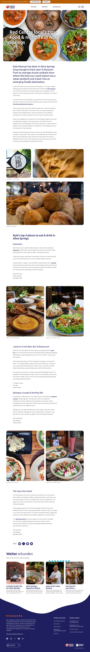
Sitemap (56, 633)
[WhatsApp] (27, 543)
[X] (23, 543)
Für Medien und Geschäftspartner (74, 621)
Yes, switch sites (35, 1)
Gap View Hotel (20, 519)
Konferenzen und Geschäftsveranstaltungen (77, 625)
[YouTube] (19, 639)
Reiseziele (33, 7)
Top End (53, 263)
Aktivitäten (45, 7)
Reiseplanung (56, 7)
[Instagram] (11, 639)
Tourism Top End (74, 629)
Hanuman (16, 250)
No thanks (46, 1)
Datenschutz (57, 626)
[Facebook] (19, 543)
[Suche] (79, 7)
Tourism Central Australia (76, 632)
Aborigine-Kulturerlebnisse (14, 634)
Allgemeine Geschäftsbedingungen (60, 630)
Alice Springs (51, 89)
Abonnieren (57, 623)
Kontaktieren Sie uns (59, 621)
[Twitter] (15, 639)
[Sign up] (82, 7)
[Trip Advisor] (23, 639)
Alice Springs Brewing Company (23, 104)
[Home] (10, 7)
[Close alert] (88, 1)
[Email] (31, 543)
